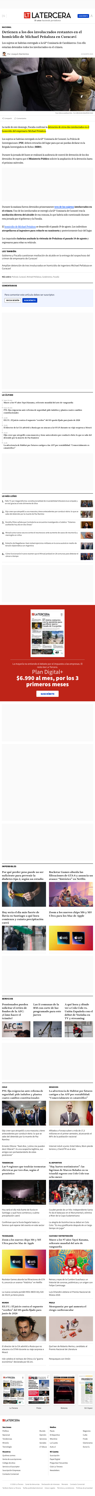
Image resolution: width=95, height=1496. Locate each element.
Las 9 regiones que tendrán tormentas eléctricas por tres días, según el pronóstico (24, 1170)
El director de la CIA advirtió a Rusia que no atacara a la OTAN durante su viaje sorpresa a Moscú (48, 428)
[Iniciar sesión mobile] (91, 15)
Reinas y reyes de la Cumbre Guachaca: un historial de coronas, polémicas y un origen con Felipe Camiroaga (71, 1282)
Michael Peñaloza (34, 277)
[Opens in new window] (64, 1404)
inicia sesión (12, 300)
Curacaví (22, 277)
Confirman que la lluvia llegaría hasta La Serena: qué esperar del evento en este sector (23, 1224)
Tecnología (7, 1236)
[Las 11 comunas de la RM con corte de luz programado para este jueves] (47, 1029)
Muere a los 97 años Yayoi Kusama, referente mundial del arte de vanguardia (38, 403)
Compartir (8, 118)
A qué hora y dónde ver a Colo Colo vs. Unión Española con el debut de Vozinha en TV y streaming (79, 1011)
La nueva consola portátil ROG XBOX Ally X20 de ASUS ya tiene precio (23, 1293)
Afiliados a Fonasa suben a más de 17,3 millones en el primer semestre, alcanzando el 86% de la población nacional (70, 1133)
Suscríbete (30, 300)
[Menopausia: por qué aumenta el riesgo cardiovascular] (71, 1328)
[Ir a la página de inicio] (47, 16)
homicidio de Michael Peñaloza (20, 226)
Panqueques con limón (59, 1358)
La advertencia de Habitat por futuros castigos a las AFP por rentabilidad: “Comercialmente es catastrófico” (46, 446)
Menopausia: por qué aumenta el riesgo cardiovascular (67, 1308)
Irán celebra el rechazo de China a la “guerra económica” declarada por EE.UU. (22, 1360)
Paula (52, 1302)
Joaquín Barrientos (20, 53)
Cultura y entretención (61, 1236)
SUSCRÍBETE (47, 694)
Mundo (5, 1302)
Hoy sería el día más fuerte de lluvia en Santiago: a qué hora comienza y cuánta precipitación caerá (22, 917)
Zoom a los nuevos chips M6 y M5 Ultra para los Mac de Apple (70, 914)
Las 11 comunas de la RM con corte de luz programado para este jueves (47, 1009)
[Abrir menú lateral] (4, 16)
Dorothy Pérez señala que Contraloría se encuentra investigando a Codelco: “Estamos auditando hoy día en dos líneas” (40, 523)
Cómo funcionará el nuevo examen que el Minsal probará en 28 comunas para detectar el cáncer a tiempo (41, 554)
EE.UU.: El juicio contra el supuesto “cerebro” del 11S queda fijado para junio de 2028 (42, 420)
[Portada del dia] (48, 656)
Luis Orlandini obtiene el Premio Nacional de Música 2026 (70, 1293)
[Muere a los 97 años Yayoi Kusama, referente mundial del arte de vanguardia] (71, 1262)
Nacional (6, 27)
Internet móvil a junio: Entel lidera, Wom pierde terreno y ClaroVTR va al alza (71, 1147)
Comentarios (21, 118)
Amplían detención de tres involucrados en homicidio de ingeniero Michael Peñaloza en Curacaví (47, 267)
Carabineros (47, 277)
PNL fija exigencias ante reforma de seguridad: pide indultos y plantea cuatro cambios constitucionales (43, 411)
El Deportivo (55, 1162)
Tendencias (7, 1162)
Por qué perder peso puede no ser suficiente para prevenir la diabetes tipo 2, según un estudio (23, 876)
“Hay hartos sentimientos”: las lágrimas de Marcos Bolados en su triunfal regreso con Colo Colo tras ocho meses (69, 1172)
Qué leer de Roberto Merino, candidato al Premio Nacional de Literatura (68, 1348)
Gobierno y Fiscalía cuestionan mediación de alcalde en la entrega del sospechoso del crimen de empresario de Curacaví (46, 257)
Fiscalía (56, 277)
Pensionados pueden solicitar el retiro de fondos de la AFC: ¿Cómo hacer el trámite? (15, 1011)
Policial (15, 277)
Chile (4, 1087)
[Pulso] (39, 1404)
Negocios (53, 1087)
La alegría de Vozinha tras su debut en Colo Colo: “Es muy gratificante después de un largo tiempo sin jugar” (70, 1225)
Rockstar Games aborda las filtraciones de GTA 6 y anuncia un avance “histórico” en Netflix (71, 876)
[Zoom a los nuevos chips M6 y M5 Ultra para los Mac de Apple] (71, 938)
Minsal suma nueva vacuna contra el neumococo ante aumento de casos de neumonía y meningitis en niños (41, 533)
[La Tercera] (13, 1404)
